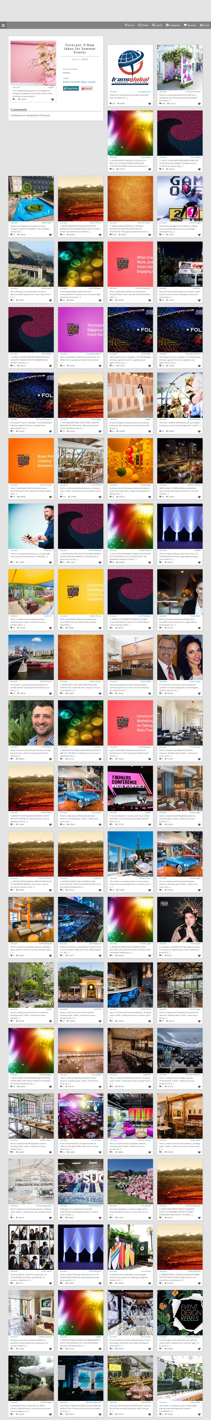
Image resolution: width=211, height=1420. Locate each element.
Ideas (83, 81)
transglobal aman (144, 91)
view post (16, 87)
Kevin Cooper (146, 157)
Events (66, 72)
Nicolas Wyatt (46, 222)
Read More (72, 88)
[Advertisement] (105, 10)
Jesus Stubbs (196, 157)
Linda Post (197, 288)
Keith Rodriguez (95, 288)
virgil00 (51, 87)
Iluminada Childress (193, 91)
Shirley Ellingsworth (143, 288)
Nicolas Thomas (95, 222)
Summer (91, 81)
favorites (191, 25)
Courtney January (144, 222)
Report (88, 88)
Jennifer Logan (195, 222)
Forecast (75, 81)
